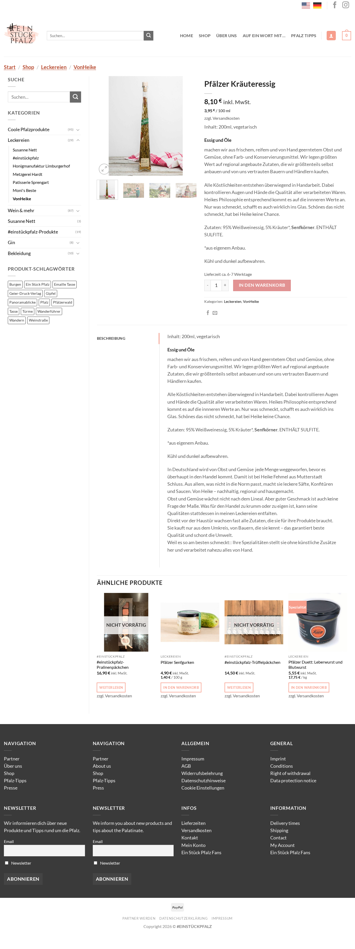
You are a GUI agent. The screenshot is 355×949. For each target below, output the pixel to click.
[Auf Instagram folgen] (345, 5)
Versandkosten (196, 830)
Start (10, 67)
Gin (11, 242)
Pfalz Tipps (304, 35)
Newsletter (20, 862)
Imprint (278, 758)
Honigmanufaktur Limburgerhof (41, 165)
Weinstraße (38, 320)
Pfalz (44, 302)
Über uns (226, 35)
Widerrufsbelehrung (202, 773)
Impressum (192, 758)
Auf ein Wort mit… (264, 35)
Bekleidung (19, 253)
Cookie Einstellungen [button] (202, 788)
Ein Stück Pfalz (37, 284)
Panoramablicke (22, 302)
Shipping (279, 830)
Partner (11, 758)
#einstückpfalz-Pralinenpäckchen (113, 664)
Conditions (281, 766)
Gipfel (51, 293)
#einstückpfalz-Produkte (33, 232)
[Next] (188, 126)
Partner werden (138, 918)
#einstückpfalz (26, 157)
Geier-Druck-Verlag (25, 293)
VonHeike (85, 67)
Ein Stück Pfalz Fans (201, 852)
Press (98, 788)
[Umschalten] (78, 129)
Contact (278, 837)
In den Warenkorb (262, 285)
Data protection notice (293, 780)
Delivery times (285, 823)
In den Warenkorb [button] (181, 687)
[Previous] (105, 126)
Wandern (16, 320)
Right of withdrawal (290, 773)
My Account (282, 845)
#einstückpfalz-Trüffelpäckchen (252, 662)
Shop (205, 35)
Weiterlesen (111, 687)
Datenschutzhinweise (203, 780)
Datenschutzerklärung (183, 918)
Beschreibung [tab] (111, 338)
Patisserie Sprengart (31, 182)
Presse (10, 788)
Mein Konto (193, 845)
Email (9, 841)
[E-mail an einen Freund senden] (215, 313)
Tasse (13, 311)
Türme (27, 311)
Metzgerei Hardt (27, 174)
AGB (186, 766)
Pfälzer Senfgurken (177, 662)
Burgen (15, 284)
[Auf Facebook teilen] (208, 313)
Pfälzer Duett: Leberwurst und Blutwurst (315, 664)
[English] (306, 5)
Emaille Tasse (64, 284)
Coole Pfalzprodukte (28, 129)
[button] (331, 35)
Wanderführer (49, 311)
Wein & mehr (21, 210)
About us (102, 766)
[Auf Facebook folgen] (334, 5)
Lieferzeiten (193, 823)
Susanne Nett (25, 149)
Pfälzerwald (62, 302)
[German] (317, 5)
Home (186, 35)
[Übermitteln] (148, 36)
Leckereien (54, 67)
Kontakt (189, 837)
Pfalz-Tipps (15, 780)
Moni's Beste (24, 190)
